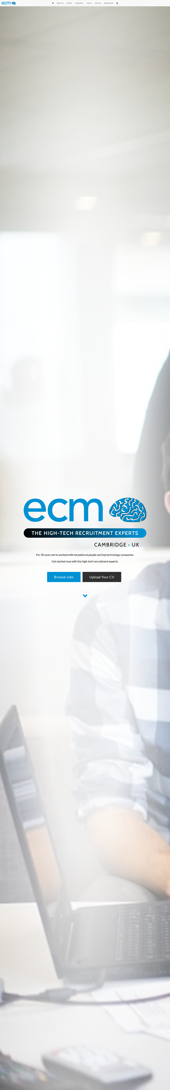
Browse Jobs (64, 577)
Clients (69, 3)
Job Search (79, 3)
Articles (98, 3)
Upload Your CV (101, 577)
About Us (60, 3)
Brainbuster (108, 3)
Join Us (89, 3)
